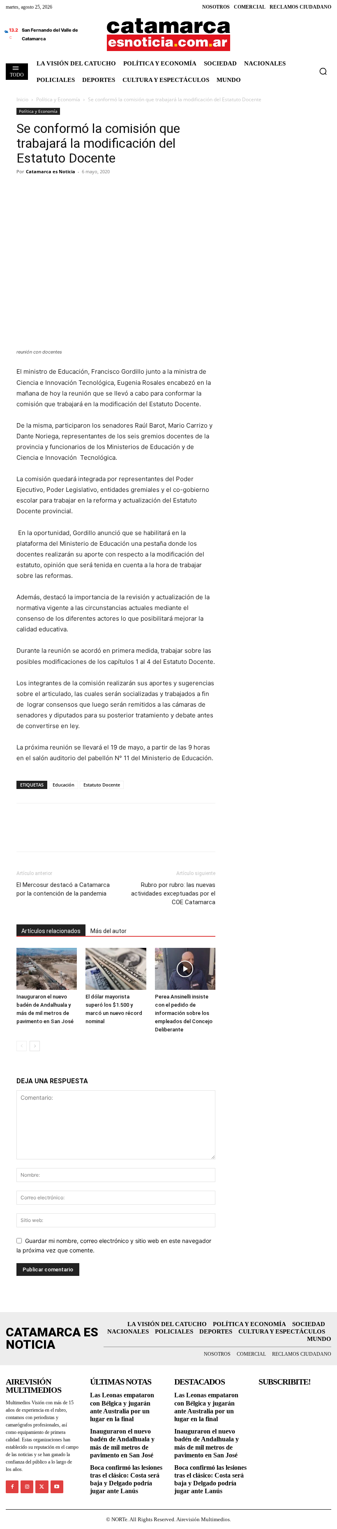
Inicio (22, 99)
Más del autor (108, 931)
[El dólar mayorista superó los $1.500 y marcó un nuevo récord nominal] (115, 968)
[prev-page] (21, 1046)
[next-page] (35, 1046)
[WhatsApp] (81, 190)
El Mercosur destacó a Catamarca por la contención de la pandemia (63, 889)
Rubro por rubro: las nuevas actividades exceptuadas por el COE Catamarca (173, 893)
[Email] (100, 190)
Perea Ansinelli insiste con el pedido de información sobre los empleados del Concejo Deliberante (183, 1013)
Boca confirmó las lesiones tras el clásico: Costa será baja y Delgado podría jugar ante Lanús (126, 1479)
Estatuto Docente (101, 785)
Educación (63, 785)
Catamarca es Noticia (50, 171)
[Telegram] (62, 190)
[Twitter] (43, 190)
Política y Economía (58, 99)
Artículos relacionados (51, 931)
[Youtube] (57, 1486)
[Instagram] (27, 1486)
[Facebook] (24, 190)
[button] (323, 71)
